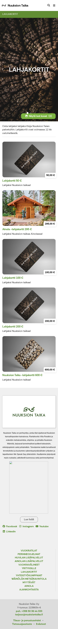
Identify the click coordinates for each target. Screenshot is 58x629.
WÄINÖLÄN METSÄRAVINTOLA (29, 578)
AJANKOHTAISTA (29, 589)
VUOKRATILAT (29, 550)
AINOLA (29, 586)
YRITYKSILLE (29, 568)
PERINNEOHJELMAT (29, 554)
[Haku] (49, 5)
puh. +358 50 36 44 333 (29, 611)
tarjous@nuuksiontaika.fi (29, 614)
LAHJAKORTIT (10, 14)
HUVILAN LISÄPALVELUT (29, 557)
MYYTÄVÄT (29, 582)
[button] (4, 69)
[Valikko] (54, 5)
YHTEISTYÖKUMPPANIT (29, 575)
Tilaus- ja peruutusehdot (27, 620)
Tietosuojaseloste (22, 624)
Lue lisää (29, 519)
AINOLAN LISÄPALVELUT (29, 561)
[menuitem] (49, 5)
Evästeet (41, 624)
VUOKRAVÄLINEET (29, 564)
